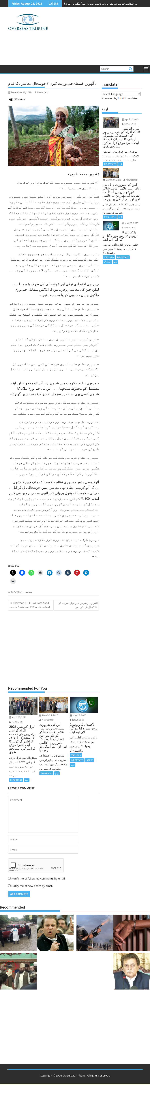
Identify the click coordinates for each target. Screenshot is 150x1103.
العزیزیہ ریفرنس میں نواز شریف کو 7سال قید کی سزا (78, 605)
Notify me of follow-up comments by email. (38, 878)
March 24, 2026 (50, 715)
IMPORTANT (17, 591)
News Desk (43, 92)
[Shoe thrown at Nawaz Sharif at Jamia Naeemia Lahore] (18, 972)
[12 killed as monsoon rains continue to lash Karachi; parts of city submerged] (18, 933)
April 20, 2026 (19, 717)
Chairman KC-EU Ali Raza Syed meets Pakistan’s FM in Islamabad (30, 605)
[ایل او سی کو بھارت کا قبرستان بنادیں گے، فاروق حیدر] (131, 972)
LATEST (89, 760)
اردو (26, 779)
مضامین (28, 591)
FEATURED (76, 755)
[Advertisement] (96, 37)
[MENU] (146, 68)
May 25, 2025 (79, 715)
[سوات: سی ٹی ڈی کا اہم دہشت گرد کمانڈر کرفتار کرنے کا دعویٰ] (131, 933)
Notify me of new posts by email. (32, 886)
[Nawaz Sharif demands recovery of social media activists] (55, 933)
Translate (131, 98)
